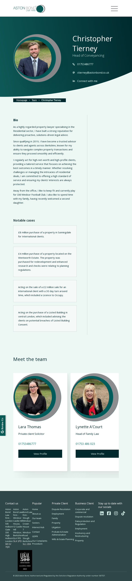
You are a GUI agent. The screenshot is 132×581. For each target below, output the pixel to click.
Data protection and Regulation (85, 522)
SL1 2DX (27, 544)
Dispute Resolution (61, 509)
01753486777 (85, 64)
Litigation (56, 527)
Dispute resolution (84, 516)
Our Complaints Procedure (39, 542)
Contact (36, 531)
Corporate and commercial (82, 511)
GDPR (35, 536)
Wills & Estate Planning (63, 539)
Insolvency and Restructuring (82, 534)
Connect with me (87, 81)
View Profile (40, 453)
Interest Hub (38, 527)
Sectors (36, 522)
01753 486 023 (85, 444)
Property (56, 522)
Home (35, 509)
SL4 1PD (17, 541)
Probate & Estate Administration (60, 533)
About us (36, 513)
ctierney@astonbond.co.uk (93, 72)
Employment (58, 513)
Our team (36, 518)
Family (55, 518)
